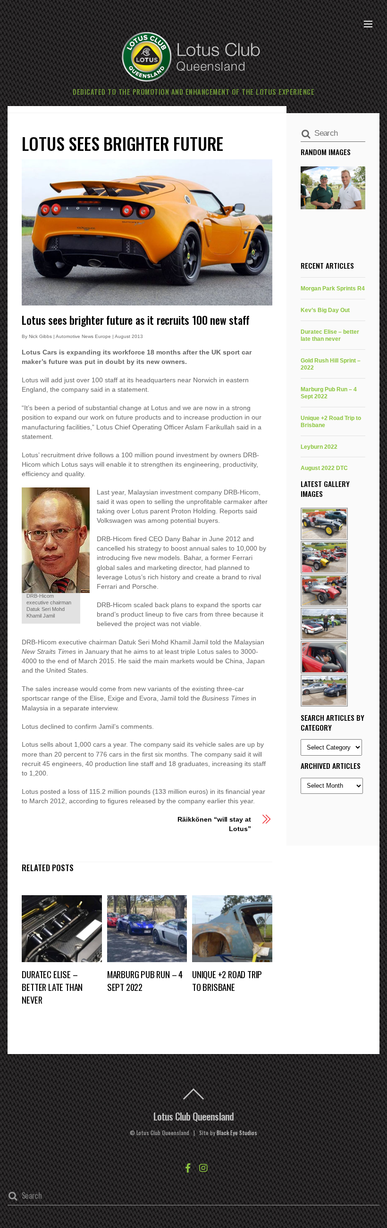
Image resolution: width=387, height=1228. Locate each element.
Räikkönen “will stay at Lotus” (214, 824)
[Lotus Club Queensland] (191, 55)
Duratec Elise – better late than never (52, 987)
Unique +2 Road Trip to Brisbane (227, 980)
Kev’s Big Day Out (325, 310)
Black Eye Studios (237, 1133)
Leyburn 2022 (319, 447)
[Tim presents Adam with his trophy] (333, 187)
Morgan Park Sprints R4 (333, 288)
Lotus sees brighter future (122, 143)
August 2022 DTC (324, 468)
